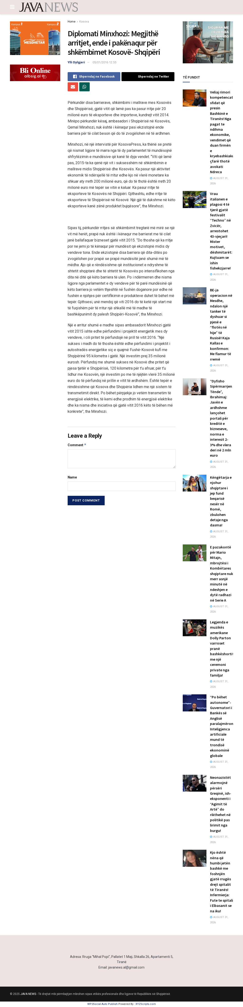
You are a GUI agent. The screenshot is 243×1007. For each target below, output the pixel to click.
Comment (77, 445)
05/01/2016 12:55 (104, 62)
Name (72, 477)
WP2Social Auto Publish (102, 1004)
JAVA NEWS (28, 994)
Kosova (84, 21)
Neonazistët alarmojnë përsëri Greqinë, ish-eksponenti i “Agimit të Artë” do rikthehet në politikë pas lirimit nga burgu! (220, 804)
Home (71, 21)
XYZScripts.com (146, 1004)
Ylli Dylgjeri (76, 62)
